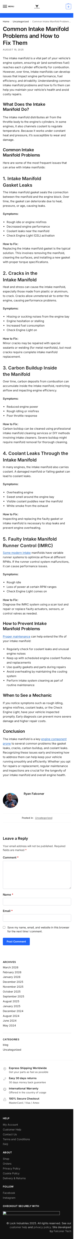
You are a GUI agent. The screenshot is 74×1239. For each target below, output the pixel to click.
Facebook (9, 1192)
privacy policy (42, 1227)
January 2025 (11, 1006)
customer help (18, 1227)
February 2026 (12, 972)
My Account (10, 1124)
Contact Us (10, 1134)
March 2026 (10, 967)
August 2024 (11, 1015)
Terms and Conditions (16, 1139)
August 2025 (11, 1001)
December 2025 (13, 981)
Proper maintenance (16, 636)
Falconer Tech (62, 1231)
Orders (7, 1163)
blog (5, 1044)
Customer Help (12, 1129)
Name (8, 894)
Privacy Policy (11, 1168)
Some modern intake (17, 552)
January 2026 (11, 976)
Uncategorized (21, 21)
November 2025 (13, 986)
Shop (6, 1158)
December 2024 (13, 1011)
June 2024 (10, 1020)
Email (8, 911)
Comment (11, 857)
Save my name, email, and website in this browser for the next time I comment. (38, 929)
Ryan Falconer (34, 794)
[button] (68, 6)
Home (6, 21)
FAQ (5, 1144)
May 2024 (9, 1025)
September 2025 (13, 996)
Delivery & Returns (14, 1178)
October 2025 (11, 991)
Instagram (9, 1197)
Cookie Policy (11, 1173)
